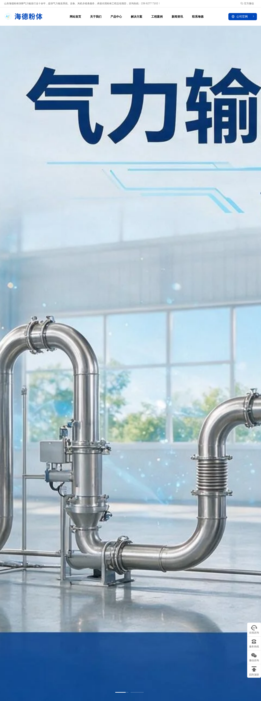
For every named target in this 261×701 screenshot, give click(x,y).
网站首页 (75, 16)
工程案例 (157, 16)
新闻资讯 (177, 16)
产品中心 (116, 16)
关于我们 (96, 16)
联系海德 (197, 16)
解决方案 (136, 16)
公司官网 (242, 16)
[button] (121, 692)
